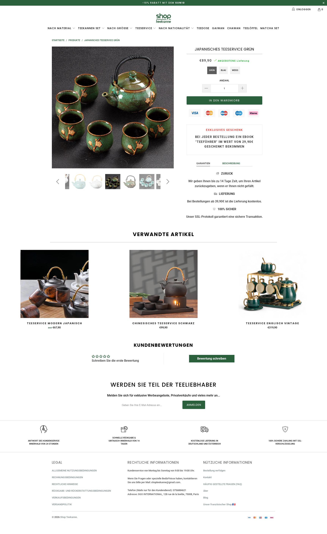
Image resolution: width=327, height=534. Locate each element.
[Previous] (58, 107)
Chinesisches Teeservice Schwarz (163, 284)
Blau (223, 70)
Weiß (235, 70)
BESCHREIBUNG (231, 163)
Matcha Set (269, 28)
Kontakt (207, 477)
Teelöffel (250, 28)
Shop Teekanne (68, 517)
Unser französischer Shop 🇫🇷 (219, 504)
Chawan (234, 28)
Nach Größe (118, 28)
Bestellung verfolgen (214, 470)
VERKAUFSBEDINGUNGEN (66, 497)
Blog (205, 497)
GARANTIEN (203, 163)
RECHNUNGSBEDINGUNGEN (67, 477)
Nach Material (60, 28)
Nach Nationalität (175, 28)
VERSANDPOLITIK (62, 504)
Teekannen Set (90, 28)
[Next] (167, 107)
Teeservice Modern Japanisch (54, 284)
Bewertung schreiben (211, 358)
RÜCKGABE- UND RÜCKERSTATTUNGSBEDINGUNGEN (81, 490)
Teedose (203, 28)
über (205, 490)
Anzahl (224, 80)
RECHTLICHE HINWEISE (65, 484)
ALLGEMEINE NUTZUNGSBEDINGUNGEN (74, 470)
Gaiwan (218, 28)
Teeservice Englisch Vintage (272, 284)
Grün (212, 70)
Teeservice (144, 28)
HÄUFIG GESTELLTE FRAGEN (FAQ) (222, 484)
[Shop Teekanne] (163, 18)
